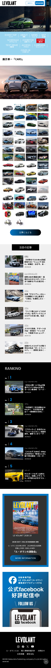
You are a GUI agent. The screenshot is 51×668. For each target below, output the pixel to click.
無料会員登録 (39, 3)
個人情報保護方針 (28, 650)
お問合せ (41, 650)
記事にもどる (25, 232)
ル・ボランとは (12, 650)
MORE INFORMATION (25, 558)
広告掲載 (20, 654)
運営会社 (30, 654)
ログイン (30, 3)
